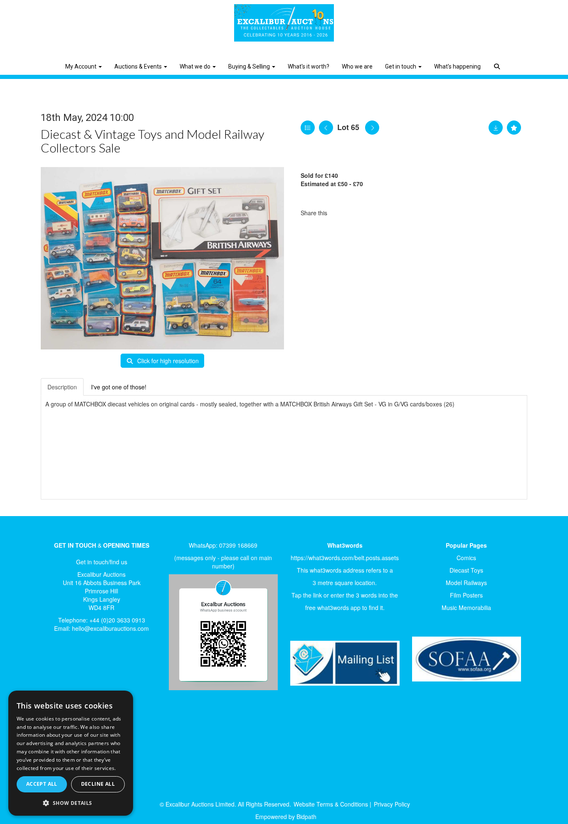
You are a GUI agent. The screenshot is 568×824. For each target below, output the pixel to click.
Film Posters (466, 595)
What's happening (457, 66)
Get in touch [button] (401, 66)
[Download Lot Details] (496, 128)
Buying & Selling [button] (249, 66)
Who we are (357, 66)
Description (62, 387)
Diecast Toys (466, 570)
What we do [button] (196, 66)
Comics (466, 557)
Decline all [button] (98, 783)
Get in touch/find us (101, 562)
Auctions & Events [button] (138, 66)
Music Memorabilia (466, 607)
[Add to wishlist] (514, 128)
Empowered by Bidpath (285, 816)
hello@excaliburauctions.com (110, 628)
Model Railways (466, 582)
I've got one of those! (118, 387)
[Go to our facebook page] (55, 667)
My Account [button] (81, 66)
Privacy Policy (392, 804)
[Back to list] (308, 128)
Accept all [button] (41, 783)
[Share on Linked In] (358, 213)
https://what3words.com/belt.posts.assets (345, 557)
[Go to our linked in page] (72, 667)
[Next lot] (372, 128)
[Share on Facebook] (341, 213)
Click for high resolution (167, 361)
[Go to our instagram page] (375, 213)
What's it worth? (308, 66)
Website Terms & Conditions (331, 804)
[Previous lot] (326, 128)
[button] (498, 60)
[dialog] (70, 753)
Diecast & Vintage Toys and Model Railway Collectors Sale (152, 140)
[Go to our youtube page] (89, 667)
